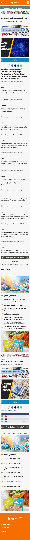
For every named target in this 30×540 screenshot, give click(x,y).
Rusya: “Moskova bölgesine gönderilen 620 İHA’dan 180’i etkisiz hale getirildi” (15, 327)
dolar (4, 433)
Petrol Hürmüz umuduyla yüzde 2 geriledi (13, 468)
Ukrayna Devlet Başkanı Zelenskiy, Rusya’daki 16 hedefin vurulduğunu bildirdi (13, 304)
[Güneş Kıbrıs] (15, 2)
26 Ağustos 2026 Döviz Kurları (12, 472)
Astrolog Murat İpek (7, 264)
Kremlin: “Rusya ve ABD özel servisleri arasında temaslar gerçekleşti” (14, 300)
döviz (9, 433)
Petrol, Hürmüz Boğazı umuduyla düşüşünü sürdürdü (13, 459)
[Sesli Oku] (9, 65)
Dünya (7, 16)
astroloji (16, 264)
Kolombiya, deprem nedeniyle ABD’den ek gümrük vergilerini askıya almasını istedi (15, 323)
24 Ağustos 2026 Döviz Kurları (12, 481)
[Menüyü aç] (2, 2)
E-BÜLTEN (4, 531)
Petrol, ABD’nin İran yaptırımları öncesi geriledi (14, 477)
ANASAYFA (3, 16)
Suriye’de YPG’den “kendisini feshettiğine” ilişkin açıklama (12, 313)
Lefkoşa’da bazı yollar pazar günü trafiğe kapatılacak (14, 8)
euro (14, 433)
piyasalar (20, 433)
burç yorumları (24, 264)
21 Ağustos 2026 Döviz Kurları (12, 486)
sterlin (25, 433)
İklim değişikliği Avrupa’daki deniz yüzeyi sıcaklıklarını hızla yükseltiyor (14, 318)
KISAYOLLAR (5, 527)
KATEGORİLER (5, 524)
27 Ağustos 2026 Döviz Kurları (12, 463)
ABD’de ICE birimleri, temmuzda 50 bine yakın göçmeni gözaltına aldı (15, 309)
